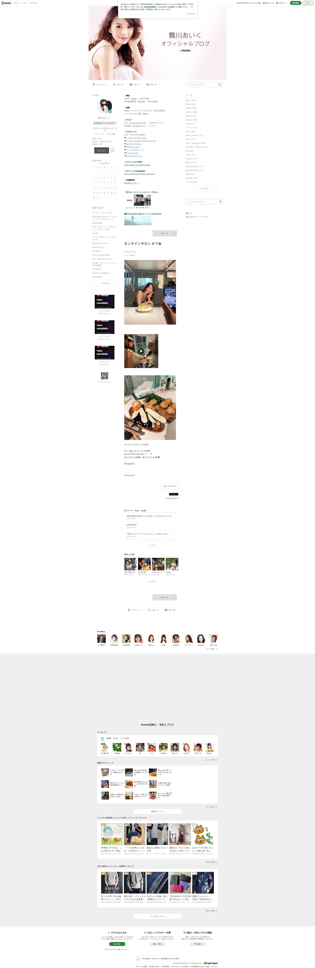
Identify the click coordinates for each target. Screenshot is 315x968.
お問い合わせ (155, 966)
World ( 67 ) (190, 174)
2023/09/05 (97, 223)
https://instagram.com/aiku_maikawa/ (139, 174)
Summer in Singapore (101, 273)
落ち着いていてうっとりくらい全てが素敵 (104, 264)
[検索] (219, 84)
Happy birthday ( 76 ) (194, 166)
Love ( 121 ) (190, 155)
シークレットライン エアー (136, 138)
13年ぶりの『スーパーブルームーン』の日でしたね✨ (104, 228)
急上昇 (115, 738)
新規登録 (295, 3)
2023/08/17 (97, 269)
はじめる (117, 944)
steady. (134, 98)
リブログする (171, 486)
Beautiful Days (98, 247)
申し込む (198, 944)
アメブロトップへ (157, 916)
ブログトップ (101, 84)
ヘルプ (215, 966)
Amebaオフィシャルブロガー (106, 123)
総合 (102, 738)
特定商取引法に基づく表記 (201, 966)
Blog (131, 255)
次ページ (164, 233)
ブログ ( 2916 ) (192, 182)
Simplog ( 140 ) (192, 178)
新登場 (109, 738)
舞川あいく (104, 117)
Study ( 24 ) (190, 131)
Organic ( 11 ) (191, 159)
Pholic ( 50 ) (191, 104)
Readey (95, 233)
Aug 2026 (104, 163)
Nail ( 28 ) (190, 151)
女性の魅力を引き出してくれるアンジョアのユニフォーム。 (104, 218)
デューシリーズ (132, 153)
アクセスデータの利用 (180, 966)
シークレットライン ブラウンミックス (141, 141)
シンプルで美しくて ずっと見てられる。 (104, 238)
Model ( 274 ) (191, 108)
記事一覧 (119, 84)
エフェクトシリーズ (134, 156)
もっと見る (151, 545)
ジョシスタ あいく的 (137, 123)
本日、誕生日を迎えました (102, 259)
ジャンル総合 (124, 738)
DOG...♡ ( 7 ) (191, 162)
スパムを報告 (142, 966)
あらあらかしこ (139, 126)
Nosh (145, 114)
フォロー (102, 150)
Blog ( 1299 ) (191, 100)
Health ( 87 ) (191, 124)
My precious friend (99, 243)
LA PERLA (96, 251)
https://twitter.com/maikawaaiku (137, 165)
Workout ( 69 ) (191, 120)
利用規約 (166, 966)
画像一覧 (136, 84)
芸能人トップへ (157, 811)
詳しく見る (157, 944)
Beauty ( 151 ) (191, 116)
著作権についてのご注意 (198, 217)
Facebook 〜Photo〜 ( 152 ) (197, 147)
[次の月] (110, 163)
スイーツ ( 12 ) (191, 127)
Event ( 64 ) (190, 139)
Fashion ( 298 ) (192, 112)
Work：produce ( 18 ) (194, 135)
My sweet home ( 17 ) (194, 170)
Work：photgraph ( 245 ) (196, 143)
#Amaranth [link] (129, 463)
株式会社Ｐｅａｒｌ (132, 183)
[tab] (102, 738)
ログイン (308, 3)
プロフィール (99, 134)
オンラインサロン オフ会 (142, 243)
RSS (190, 213)
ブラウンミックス (133, 147)
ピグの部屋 (111, 134)
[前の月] (99, 163)
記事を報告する (173, 498)
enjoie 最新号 (97, 277)
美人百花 (141, 101)
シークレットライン (134, 144)
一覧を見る (204, 188)
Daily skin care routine (101, 255)
